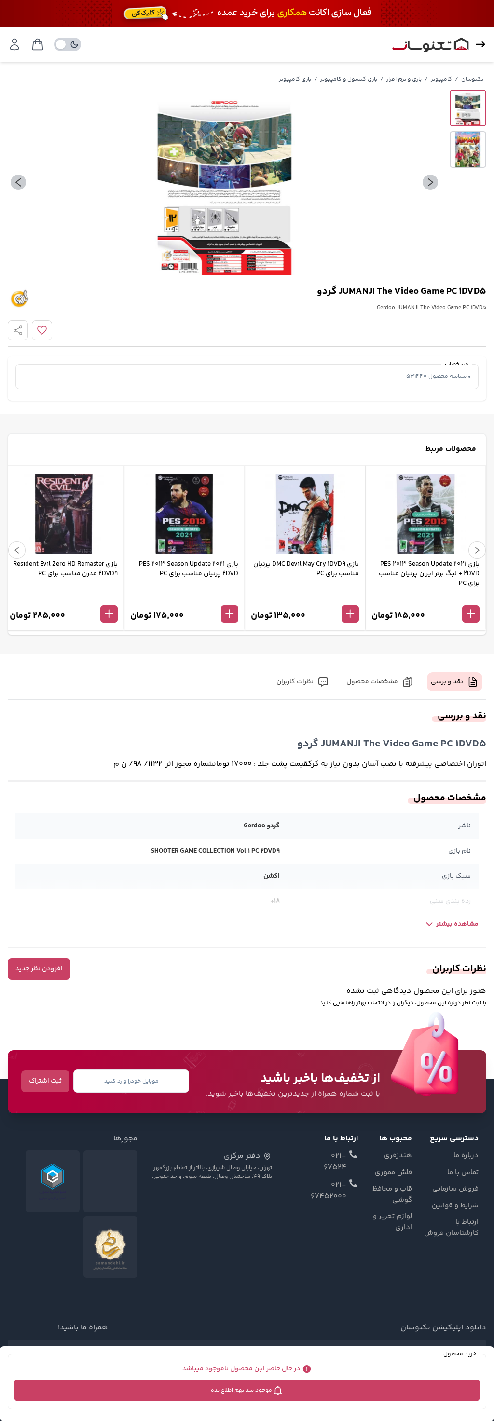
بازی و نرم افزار (404, 79)
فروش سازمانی (455, 1189)
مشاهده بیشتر (457, 924)
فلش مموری (393, 1172)
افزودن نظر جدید (39, 968)
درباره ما (466, 1155)
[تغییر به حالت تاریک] (67, 44)
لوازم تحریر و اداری (392, 1222)
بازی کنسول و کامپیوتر (348, 79)
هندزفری (398, 1155)
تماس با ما (463, 1172)
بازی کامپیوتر (295, 79)
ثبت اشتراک (45, 1081)
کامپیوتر (441, 79)
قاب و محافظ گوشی (392, 1194)
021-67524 (335, 1162)
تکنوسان (472, 79)
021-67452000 (328, 1191)
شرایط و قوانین (455, 1206)
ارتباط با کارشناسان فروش (451, 1228)
